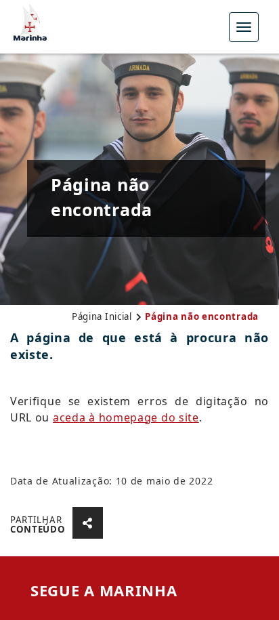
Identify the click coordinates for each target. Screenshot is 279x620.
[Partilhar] (88, 523)
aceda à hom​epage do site (126, 417)
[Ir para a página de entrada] (30, 20)
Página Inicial (102, 316)
